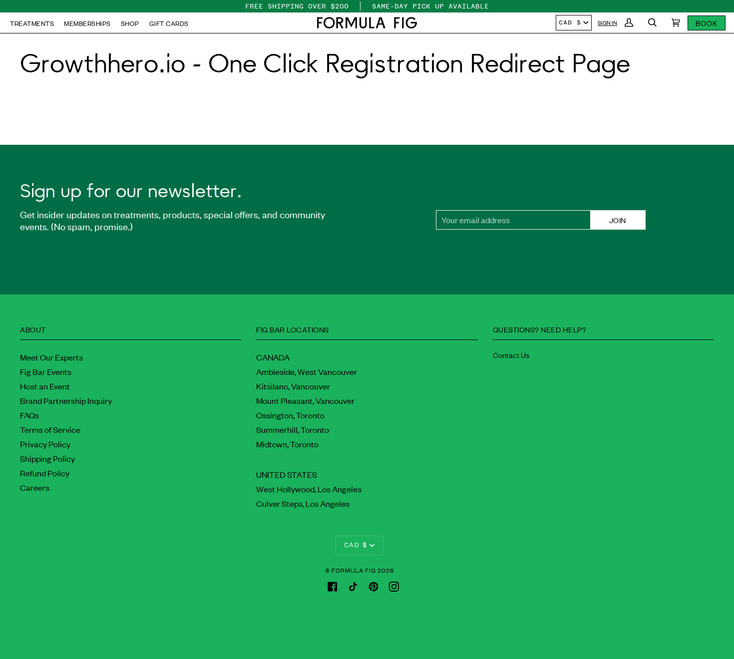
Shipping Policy (47, 458)
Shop (130, 23)
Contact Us (511, 354)
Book (707, 22)
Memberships (87, 23)
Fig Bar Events (45, 371)
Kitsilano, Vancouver (293, 385)
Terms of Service (50, 429)
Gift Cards (169, 23)
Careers (34, 487)
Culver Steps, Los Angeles (303, 503)
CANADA (273, 356)
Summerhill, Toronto (292, 429)
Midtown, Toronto (287, 443)
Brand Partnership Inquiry (66, 400)
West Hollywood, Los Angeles (309, 488)
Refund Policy (44, 472)
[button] (367, 22)
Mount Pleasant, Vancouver (305, 400)
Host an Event (45, 385)
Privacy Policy (45, 443)
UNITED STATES (286, 474)
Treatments (32, 23)
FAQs (29, 414)
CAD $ (570, 22)
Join (617, 220)
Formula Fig (354, 570)
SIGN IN (607, 22)
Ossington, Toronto (290, 414)
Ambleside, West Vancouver (306, 371)
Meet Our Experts (51, 356)
